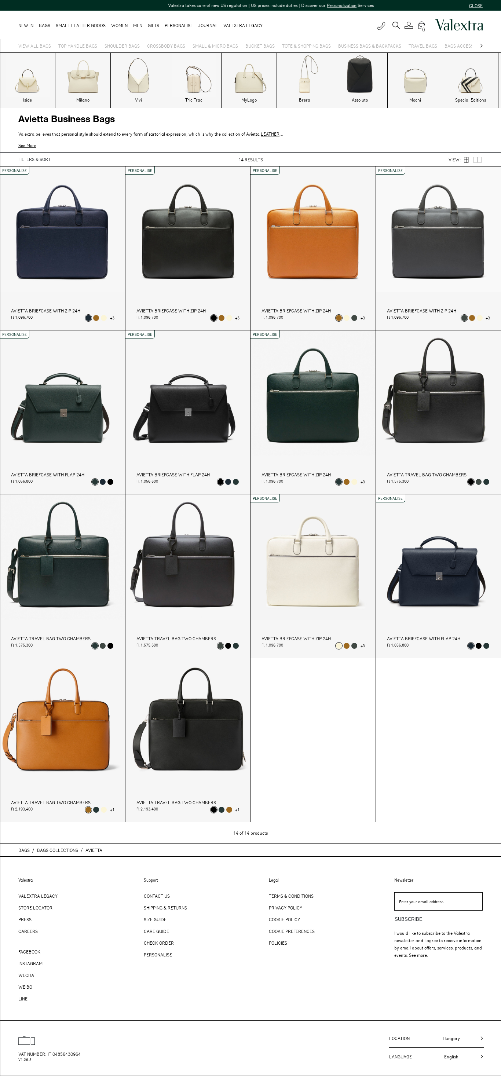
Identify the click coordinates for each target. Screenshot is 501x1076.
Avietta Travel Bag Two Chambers (427, 474)
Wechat (27, 975)
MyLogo (249, 99)
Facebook (29, 951)
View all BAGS (34, 46)
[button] (410, 25)
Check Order (159, 943)
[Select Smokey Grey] (354, 318)
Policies (278, 943)
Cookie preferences (292, 931)
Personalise (179, 25)
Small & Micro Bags (215, 46)
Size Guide (155, 919)
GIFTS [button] (153, 25)
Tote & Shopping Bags (306, 46)
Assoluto (360, 99)
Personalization (313, 5)
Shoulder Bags (122, 46)
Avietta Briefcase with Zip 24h (45, 310)
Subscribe (409, 919)
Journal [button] (208, 25)
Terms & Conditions (291, 896)
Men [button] (137, 25)
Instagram (30, 963)
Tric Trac (193, 99)
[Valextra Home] (459, 25)
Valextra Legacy (38, 896)
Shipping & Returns (165, 907)
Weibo (25, 987)
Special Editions (470, 99)
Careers (28, 931)
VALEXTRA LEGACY (243, 25)
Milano (82, 99)
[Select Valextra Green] (95, 482)
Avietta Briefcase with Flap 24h (47, 474)
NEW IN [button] (25, 25)
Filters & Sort (34, 159)
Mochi (415, 99)
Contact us (157, 896)
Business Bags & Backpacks (369, 46)
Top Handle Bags (77, 46)
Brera (304, 99)
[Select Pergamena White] (104, 318)
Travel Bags (423, 46)
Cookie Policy (284, 919)
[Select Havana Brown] (96, 318)
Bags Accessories (465, 46)
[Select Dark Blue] (88, 318)
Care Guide (156, 931)
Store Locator (35, 907)
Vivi (138, 99)
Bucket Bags (260, 46)
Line (23, 998)
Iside (27, 99)
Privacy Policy (285, 907)
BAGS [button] (44, 25)
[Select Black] (214, 318)
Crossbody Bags (166, 46)
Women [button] (119, 25)
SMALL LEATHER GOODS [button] (81, 25)
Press (25, 919)
